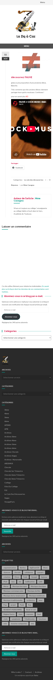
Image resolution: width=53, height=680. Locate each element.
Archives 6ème (10, 448)
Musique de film (33, 591)
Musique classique (38, 586)
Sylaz (36, 675)
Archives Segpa (10, 456)
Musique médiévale (37, 596)
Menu (42, 2)
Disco (17, 577)
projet (13, 605)
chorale (17, 572)
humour (44, 577)
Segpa (6, 498)
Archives (7, 433)
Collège (7, 483)
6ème (6, 421)
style (5, 619)
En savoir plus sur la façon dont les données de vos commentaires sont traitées (25, 289)
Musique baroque (19, 586)
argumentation (9, 568)
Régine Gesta (8, 614)
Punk (22, 605)
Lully (40, 582)
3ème (6, 410)
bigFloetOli (34, 568)
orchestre (30, 600)
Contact (28, 672)
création (6, 577)
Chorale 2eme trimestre (14, 475)
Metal (5, 586)
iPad (5, 582)
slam (20, 614)
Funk (25, 577)
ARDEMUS (8, 463)
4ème (6, 413)
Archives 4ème (10, 440)
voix (5, 623)
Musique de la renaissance (14, 596)
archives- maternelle (13, 460)
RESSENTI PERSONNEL (12, 610)
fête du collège (11, 486)
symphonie (16, 619)
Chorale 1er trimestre (13, 471)
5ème (6, 417)
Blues (45, 568)
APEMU (7, 425)
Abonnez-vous (11, 316)
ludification (30, 582)
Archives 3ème (10, 436)
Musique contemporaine (13, 591)
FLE (5, 490)
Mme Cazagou (28, 185)
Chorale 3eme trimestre (14, 479)
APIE (6, 429)
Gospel (34, 577)
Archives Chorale (11, 452)
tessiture (42, 619)
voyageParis (9, 502)
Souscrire (7, 531)
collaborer (29, 572)
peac (41, 600)
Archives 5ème (10, 444)
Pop (5, 605)
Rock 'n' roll (31, 610)
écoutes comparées (19, 623)
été (32, 623)
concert (40, 572)
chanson (6, 572)
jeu (20, 582)
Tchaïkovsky (29, 619)
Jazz (13, 582)
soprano (29, 614)
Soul (39, 614)
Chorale (7, 467)
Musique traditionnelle (12, 600)
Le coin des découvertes (33, 180)
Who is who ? (16, 672)
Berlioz (23, 568)
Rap (29, 605)
